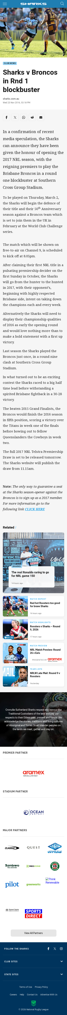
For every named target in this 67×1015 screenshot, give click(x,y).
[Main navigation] (5, 4)
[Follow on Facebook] (48, 948)
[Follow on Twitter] (54, 948)
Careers (13, 994)
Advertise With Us (48, 994)
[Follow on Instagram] (61, 948)
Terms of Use (25, 986)
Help (22, 994)
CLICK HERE (35, 509)
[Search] (62, 4)
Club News (10, 63)
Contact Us (32, 994)
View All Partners (33, 933)
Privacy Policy (41, 986)
